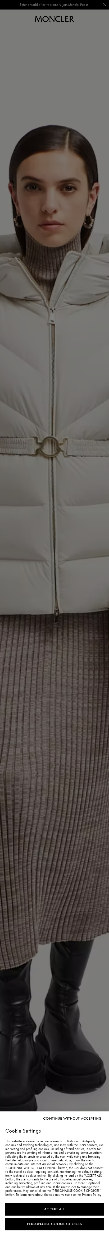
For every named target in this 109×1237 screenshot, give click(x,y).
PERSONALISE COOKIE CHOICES (54, 1224)
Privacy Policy (91, 1195)
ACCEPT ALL (54, 1209)
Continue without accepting (72, 1118)
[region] (54, 1174)
